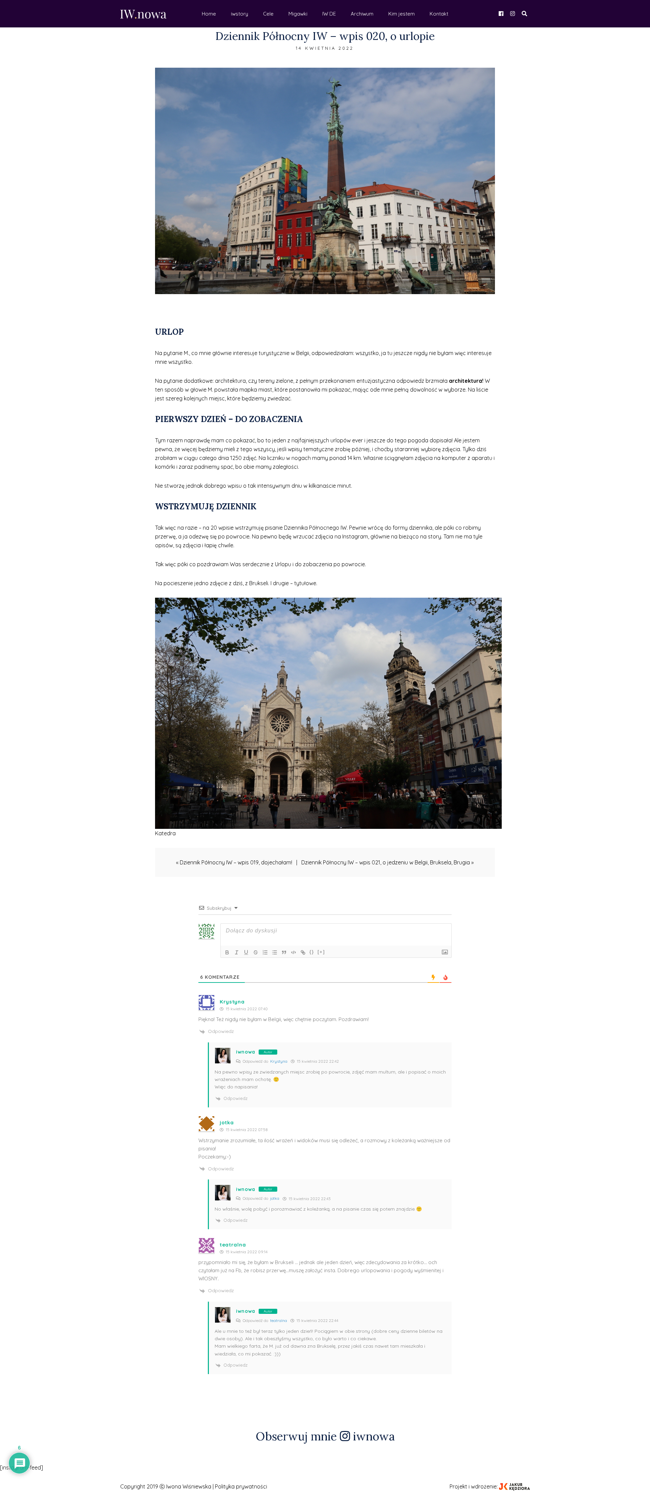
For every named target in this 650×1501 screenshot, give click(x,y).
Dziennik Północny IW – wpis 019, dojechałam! (236, 862)
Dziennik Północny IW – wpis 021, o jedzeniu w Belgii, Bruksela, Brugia (385, 862)
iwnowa (245, 1052)
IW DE (329, 13)
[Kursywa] (236, 952)
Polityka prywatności (241, 1486)
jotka (274, 1198)
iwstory (239, 13)
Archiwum (362, 13)
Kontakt (439, 13)
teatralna (278, 1320)
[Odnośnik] (303, 952)
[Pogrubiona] (227, 952)
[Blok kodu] (293, 952)
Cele (268, 13)
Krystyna (278, 1061)
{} (311, 951)
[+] (321, 951)
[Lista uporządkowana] (265, 952)
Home (209, 13)
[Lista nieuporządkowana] (274, 952)
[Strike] (255, 952)
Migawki (297, 13)
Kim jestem (401, 13)
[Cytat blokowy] (284, 952)
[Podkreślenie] (246, 952)
